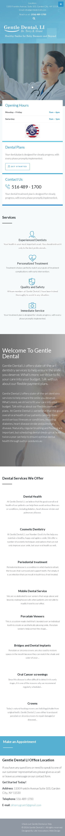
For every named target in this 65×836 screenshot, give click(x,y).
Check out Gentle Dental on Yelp (37, 824)
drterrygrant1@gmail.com (26, 805)
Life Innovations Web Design (47, 830)
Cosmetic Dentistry (32, 529)
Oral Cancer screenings (32, 674)
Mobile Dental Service (32, 591)
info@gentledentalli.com (35, 10)
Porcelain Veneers (32, 616)
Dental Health (32, 496)
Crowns (32, 703)
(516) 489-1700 (38, 14)
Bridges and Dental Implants (32, 645)
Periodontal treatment (32, 562)
